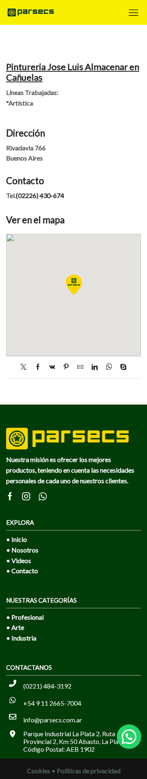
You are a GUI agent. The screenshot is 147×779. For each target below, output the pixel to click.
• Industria (21, 638)
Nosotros (24, 550)
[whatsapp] (109, 367)
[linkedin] (94, 367)
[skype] (121, 367)
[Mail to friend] (80, 367)
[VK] (52, 367)
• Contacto (22, 570)
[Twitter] (25, 367)
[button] (129, 736)
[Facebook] (38, 367)
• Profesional (25, 617)
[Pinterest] (66, 367)
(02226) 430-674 (40, 195)
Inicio (19, 539)
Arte (17, 627)
